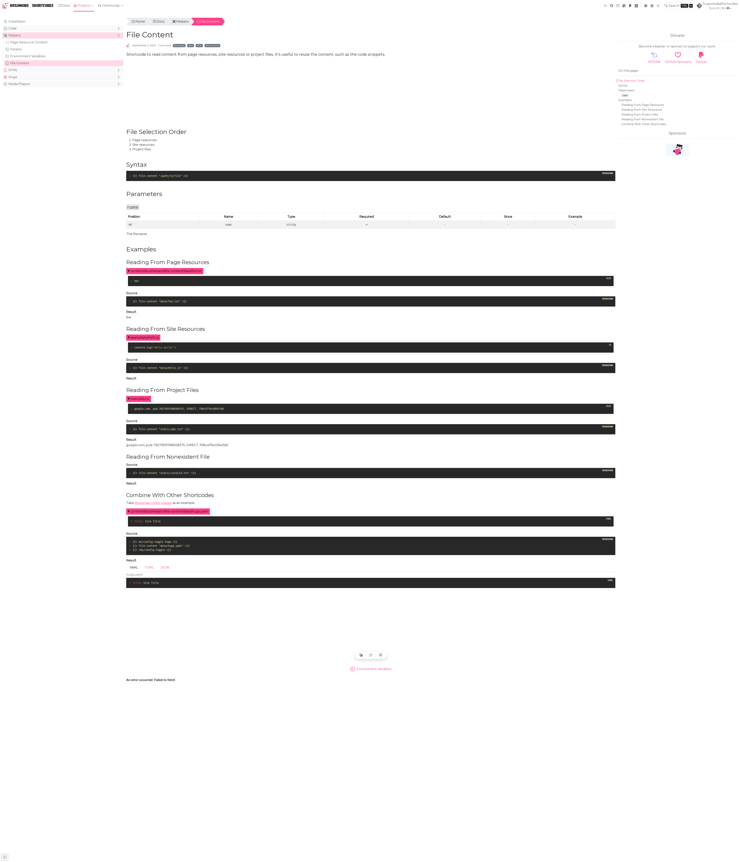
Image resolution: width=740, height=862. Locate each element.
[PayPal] (630, 6)
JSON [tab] (165, 567)
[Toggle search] (666, 5)
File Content (19, 63)
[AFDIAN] (605, 6)
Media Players (19, 84)
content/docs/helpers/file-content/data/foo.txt (166, 271)
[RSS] (636, 6)
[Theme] (658, 6)
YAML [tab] (134, 567)
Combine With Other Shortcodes (643, 124)
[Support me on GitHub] (677, 149)
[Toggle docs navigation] (5, 857)
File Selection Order (631, 81)
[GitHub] (612, 6)
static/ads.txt (140, 399)
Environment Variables (27, 56)
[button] (84, 5)
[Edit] (381, 655)
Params (16, 49)
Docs (66, 5)
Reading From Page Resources (642, 105)
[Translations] (361, 655)
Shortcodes (42, 5)
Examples (625, 100)
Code (12, 28)
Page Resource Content (29, 42)
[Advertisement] (62, 119)
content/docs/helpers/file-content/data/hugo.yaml (169, 511)
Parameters (626, 90)
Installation (17, 21)
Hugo (12, 77)
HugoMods (19, 5)
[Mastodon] (624, 6)
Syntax (622, 85)
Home (140, 21)
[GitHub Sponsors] (618, 6)
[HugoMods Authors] (128, 45)
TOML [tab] (149, 567)
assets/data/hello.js (144, 337)
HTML (13, 70)
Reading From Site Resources (641, 109)
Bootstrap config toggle (153, 503)
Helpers (14, 35)
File (200, 45)
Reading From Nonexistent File (642, 119)
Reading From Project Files (639, 114)
